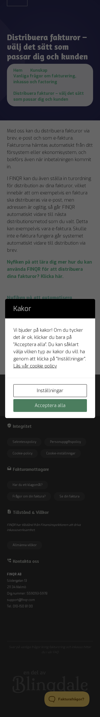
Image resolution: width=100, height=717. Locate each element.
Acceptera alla (50, 405)
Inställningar (50, 391)
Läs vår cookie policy (35, 366)
